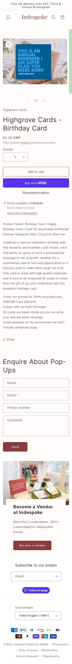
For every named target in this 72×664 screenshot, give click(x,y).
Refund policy (49, 650)
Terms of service (28, 650)
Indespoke (19, 644)
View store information (22, 213)
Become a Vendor (32, 545)
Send (15, 447)
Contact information (27, 656)
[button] (8, 17)
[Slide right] (44, 100)
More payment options (36, 192)
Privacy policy (60, 644)
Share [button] (10, 339)
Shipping (25, 143)
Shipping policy (51, 656)
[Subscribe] (56, 576)
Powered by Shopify (37, 644)
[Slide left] (28, 100)
